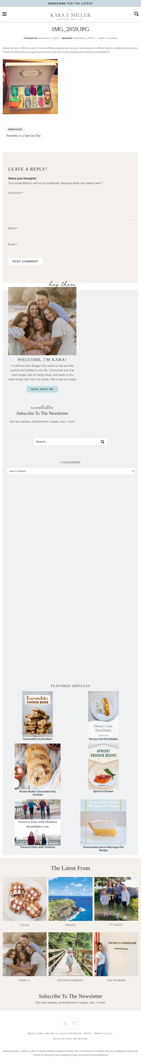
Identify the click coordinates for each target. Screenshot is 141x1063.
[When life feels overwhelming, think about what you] (38, 653)
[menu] (4, 14)
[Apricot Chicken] (103, 787)
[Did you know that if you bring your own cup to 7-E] (102, 581)
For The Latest (70, 3)
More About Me (42, 389)
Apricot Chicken (103, 791)
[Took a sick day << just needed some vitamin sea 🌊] (38, 545)
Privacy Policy (103, 1033)
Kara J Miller (70, 14)
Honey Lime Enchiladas (103, 738)
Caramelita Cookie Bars (37, 738)
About (87, 1033)
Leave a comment (107, 38)
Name (13, 228)
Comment (15, 193)
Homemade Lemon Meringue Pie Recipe (103, 848)
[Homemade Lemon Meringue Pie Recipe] (103, 843)
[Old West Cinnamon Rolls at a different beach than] (102, 545)
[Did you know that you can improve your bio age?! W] (38, 509)
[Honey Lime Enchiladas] (103, 735)
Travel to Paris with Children (37, 847)
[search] (136, 14)
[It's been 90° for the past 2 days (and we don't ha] (38, 617)
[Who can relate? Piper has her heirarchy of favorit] (102, 617)
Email (12, 244)
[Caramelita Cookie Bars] (37, 735)
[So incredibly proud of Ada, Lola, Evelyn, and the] (102, 509)
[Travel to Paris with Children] (38, 843)
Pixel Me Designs (77, 1038)
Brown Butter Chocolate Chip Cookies (37, 793)
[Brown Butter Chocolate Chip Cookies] (38, 787)
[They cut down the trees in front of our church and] (38, 581)
